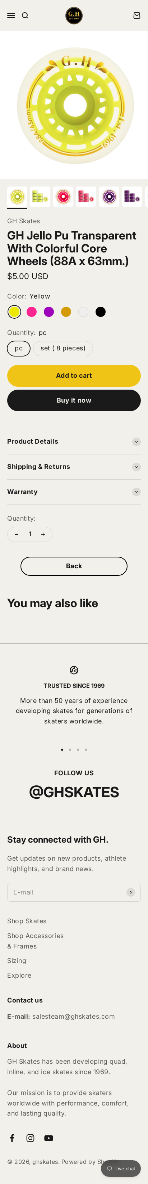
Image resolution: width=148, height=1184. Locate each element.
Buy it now (74, 400)
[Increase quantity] (43, 534)
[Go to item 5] (109, 198)
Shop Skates (27, 921)
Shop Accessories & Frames (35, 941)
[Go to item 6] (132, 198)
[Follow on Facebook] (12, 1138)
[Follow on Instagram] (30, 1138)
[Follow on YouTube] (49, 1138)
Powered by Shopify (90, 1161)
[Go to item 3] (63, 198)
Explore (19, 975)
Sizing (16, 960)
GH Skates (23, 221)
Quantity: (21, 518)
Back (74, 566)
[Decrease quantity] (17, 534)
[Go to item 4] (86, 198)
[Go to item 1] (17, 198)
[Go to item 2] (40, 198)
